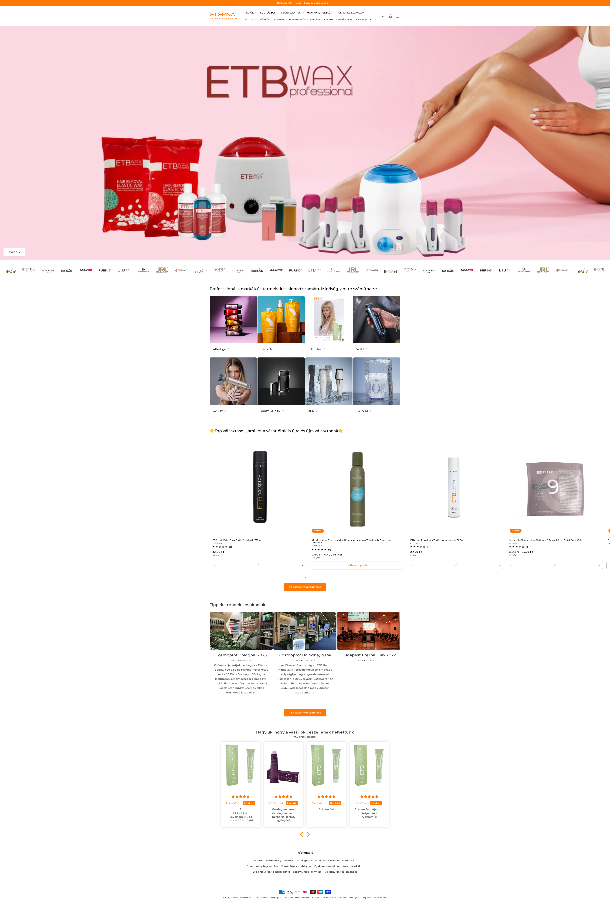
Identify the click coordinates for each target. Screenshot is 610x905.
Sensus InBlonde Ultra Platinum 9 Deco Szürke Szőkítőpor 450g (546, 540)
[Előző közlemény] (210, 3)
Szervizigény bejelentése (262, 866)
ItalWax (362, 410)
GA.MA (218, 410)
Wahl (360, 349)
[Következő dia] (311, 578)
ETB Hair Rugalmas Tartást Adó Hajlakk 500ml (437, 540)
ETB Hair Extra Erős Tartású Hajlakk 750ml (237, 540)
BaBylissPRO (271, 410)
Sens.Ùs (266, 349)
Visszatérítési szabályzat (296, 866)
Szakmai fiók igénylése (307, 871)
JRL (311, 410)
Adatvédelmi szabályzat (297, 898)
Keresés (258, 860)
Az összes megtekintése (305, 586)
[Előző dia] (298, 578)
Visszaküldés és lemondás (341, 871)
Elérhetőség (273, 860)
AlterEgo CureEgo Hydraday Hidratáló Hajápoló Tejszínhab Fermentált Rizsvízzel (352, 541)
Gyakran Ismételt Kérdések (331, 866)
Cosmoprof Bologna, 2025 (241, 655)
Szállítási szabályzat (349, 898)
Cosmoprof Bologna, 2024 (305, 655)
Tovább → (14, 252)
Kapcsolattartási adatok (375, 898)
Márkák (356, 866)
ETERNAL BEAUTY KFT (242, 898)
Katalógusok (304, 860)
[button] (250, 12)
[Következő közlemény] (399, 3)
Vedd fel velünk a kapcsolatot (271, 871)
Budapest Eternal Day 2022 (369, 655)
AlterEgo (219, 349)
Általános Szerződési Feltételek (334, 860)
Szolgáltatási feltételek (324, 898)
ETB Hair (315, 349)
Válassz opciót (357, 565)
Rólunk (288, 860)
